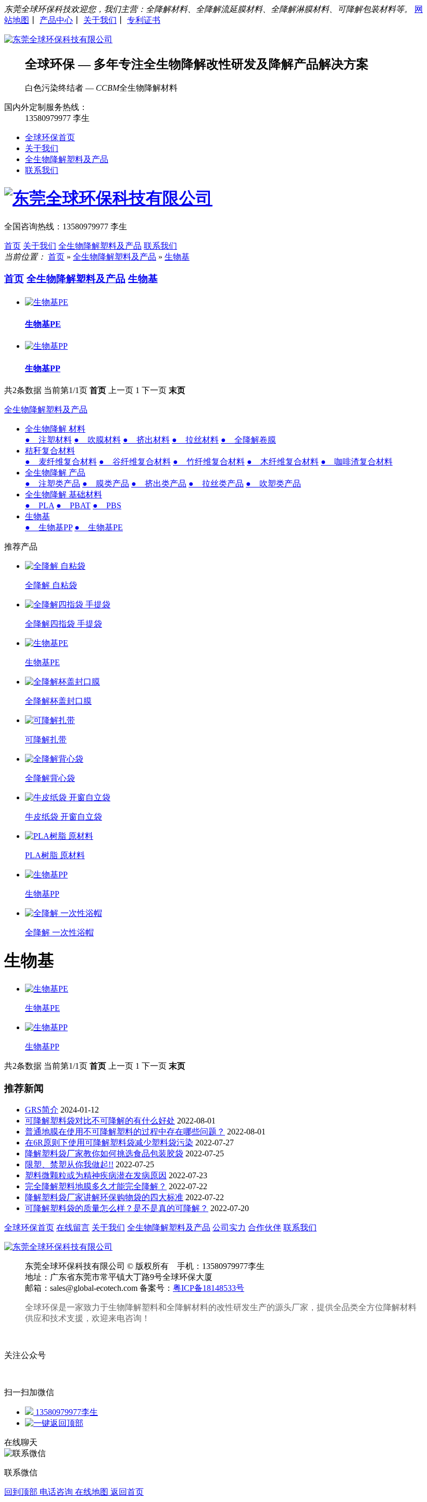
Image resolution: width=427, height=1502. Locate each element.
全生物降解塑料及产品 (66, 159)
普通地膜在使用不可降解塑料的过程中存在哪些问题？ (125, 1131)
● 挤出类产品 (158, 483)
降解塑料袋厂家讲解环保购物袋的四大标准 (104, 1197)
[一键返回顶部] (54, 1423)
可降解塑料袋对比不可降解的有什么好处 (100, 1120)
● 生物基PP (48, 527)
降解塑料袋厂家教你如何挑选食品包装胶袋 (104, 1153)
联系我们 (41, 170)
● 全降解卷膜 (248, 439)
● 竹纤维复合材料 (209, 461)
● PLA (39, 505)
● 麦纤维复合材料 (61, 461)
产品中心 (56, 20)
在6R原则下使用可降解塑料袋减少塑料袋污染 (109, 1142)
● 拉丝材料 (195, 439)
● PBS (107, 505)
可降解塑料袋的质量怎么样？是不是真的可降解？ (116, 1208)
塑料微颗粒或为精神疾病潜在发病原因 (96, 1175)
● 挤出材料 (146, 439)
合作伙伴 (264, 1227)
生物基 (177, 256)
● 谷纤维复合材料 (135, 461)
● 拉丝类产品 (216, 483)
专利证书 (143, 20)
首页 (12, 245)
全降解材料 (187, 1307)
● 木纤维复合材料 (283, 461)
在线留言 (73, 1227)
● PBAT (73, 505)
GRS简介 (41, 1109)
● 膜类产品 (105, 483)
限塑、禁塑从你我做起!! (69, 1164)
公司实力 (229, 1227)
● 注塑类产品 (52, 483)
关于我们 (100, 20)
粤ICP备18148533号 (208, 1288)
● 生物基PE (98, 527)
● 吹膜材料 (97, 439)
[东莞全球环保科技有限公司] (58, 39)
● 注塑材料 (48, 439)
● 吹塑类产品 (273, 483)
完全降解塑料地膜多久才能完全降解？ (96, 1186)
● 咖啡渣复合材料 (357, 461)
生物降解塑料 (133, 1307)
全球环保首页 (50, 137)
